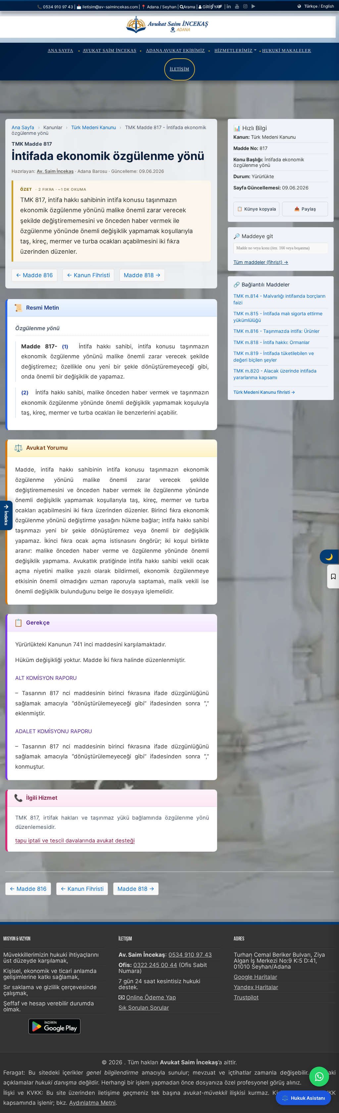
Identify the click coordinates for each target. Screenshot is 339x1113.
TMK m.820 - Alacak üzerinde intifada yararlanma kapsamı (274, 374)
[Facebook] (213, 6)
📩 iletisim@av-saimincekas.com (107, 6)
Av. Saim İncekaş (55, 171)
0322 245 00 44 (155, 965)
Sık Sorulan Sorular (144, 1007)
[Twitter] (220, 6)
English (327, 6)
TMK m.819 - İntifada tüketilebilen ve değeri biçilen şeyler (273, 356)
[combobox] (280, 248)
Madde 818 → (142, 275)
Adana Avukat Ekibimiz (175, 50)
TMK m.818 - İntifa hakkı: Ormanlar (271, 342)
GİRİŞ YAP (211, 6)
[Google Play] (253, 6)
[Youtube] (237, 6)
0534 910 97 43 (190, 954)
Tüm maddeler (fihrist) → (260, 262)
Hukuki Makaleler (286, 50)
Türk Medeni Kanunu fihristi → (264, 392)
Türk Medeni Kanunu (93, 127)
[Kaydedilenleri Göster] (333, 576)
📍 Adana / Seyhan (158, 6)
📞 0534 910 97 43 (55, 6)
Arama (189, 6)
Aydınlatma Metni (92, 1102)
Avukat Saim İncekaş (109, 50)
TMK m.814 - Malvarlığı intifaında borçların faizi (279, 299)
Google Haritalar (255, 977)
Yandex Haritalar (256, 987)
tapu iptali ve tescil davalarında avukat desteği (75, 840)
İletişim (179, 69)
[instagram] (245, 6)
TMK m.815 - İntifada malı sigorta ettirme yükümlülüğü (277, 317)
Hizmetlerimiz (234, 50)
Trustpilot (246, 997)
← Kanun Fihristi (88, 275)
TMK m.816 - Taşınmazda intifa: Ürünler (276, 331)
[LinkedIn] (228, 6)
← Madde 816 (34, 275)
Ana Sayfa (60, 50)
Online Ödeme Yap (151, 997)
